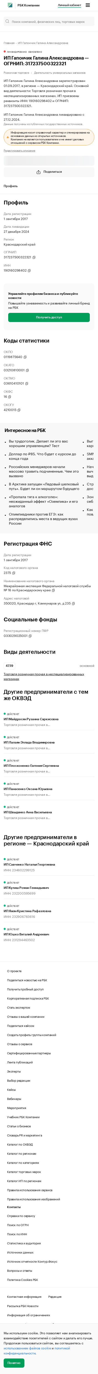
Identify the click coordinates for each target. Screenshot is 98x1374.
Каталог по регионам (21, 1153)
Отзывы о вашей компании (25, 1016)
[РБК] (10, 5)
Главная (9, 42)
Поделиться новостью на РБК (27, 979)
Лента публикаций (20, 1062)
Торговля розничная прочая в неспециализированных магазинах (44, 676)
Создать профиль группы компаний (31, 1034)
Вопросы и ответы (19, 1270)
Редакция (55, 1296)
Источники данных (20, 1252)
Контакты (14, 1207)
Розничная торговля (16, 72)
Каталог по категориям (23, 1162)
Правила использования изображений (33, 1198)
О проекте (14, 970)
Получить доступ (49, 317)
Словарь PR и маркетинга (24, 1135)
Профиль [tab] (11, 186)
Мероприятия (16, 1107)
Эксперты (14, 1071)
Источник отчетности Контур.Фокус (32, 1261)
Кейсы (11, 1089)
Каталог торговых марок (24, 1171)
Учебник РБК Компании (23, 1116)
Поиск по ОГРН (17, 1224)
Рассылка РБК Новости (23, 1305)
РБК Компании (28, 5)
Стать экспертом (18, 1007)
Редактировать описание (19, 150)
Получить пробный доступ (25, 989)
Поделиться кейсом (20, 1025)
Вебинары (14, 1098)
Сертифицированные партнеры (29, 1052)
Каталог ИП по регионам (24, 1180)
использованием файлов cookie (27, 1347)
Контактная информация (24, 1296)
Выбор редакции (18, 1080)
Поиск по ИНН (17, 1233)
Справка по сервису (21, 1215)
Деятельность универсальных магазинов (59, 72)
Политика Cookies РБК (22, 1279)
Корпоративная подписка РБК (28, 998)
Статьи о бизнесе (19, 1125)
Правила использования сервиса (29, 1189)
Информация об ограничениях (28, 1314)
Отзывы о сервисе (19, 1043)
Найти (86, 21)
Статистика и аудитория (24, 1243)
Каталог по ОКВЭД (20, 1144)
